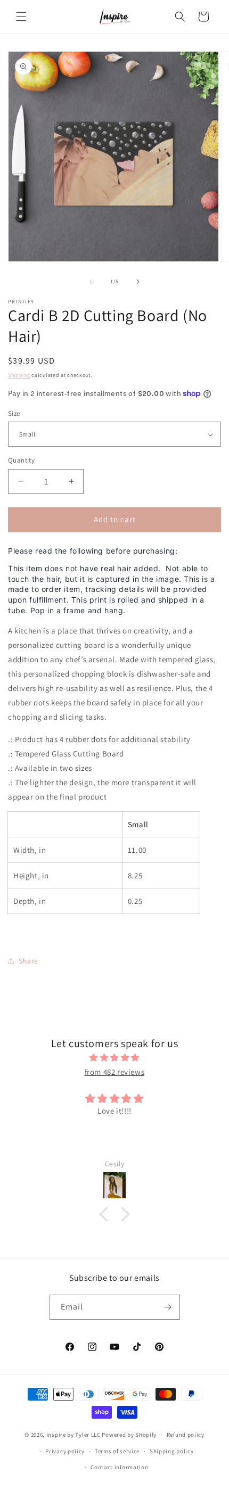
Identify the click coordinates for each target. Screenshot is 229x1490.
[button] (21, 16)
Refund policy (186, 1434)
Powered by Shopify (129, 1434)
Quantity (21, 460)
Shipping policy (172, 1451)
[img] (114, 1057)
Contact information (119, 1467)
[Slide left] (91, 281)
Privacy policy (65, 1451)
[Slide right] (138, 281)
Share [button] (28, 961)
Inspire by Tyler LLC (73, 1434)
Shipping (19, 375)
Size (14, 413)
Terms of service (117, 1451)
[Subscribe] (167, 1307)
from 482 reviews (115, 1072)
